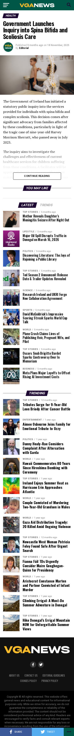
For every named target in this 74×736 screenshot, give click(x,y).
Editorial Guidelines (54, 675)
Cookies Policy (28, 681)
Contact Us (31, 675)
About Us (14, 675)
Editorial (24, 48)
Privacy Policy (50, 681)
